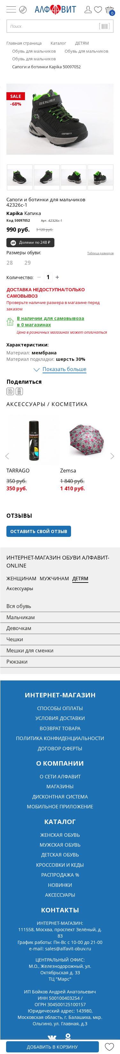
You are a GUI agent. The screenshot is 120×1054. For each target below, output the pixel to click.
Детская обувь (60, 854)
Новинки (60, 885)
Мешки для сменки (29, 650)
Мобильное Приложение (60, 806)
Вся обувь (18, 606)
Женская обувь (60, 835)
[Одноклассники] (19, 391)
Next (112, 456)
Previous (8, 456)
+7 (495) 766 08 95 (23, 9)
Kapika (23, 213)
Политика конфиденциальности (60, 738)
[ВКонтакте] (10, 391)
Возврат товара (60, 728)
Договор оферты (60, 748)
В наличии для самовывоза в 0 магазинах (50, 321)
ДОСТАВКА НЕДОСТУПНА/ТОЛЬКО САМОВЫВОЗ (46, 292)
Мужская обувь (60, 845)
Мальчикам (20, 617)
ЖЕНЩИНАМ (21, 578)
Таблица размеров (100, 253)
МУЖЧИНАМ (54, 578)
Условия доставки (60, 718)
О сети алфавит (60, 776)
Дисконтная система (60, 796)
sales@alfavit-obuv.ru (68, 949)
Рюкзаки (17, 661)
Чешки (14, 639)
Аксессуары (19, 588)
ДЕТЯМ (80, 578)
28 (9, 262)
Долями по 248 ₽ (34, 242)
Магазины (60, 786)
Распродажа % (60, 875)
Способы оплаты (60, 708)
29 (27, 262)
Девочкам (18, 628)
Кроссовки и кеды (60, 865)
